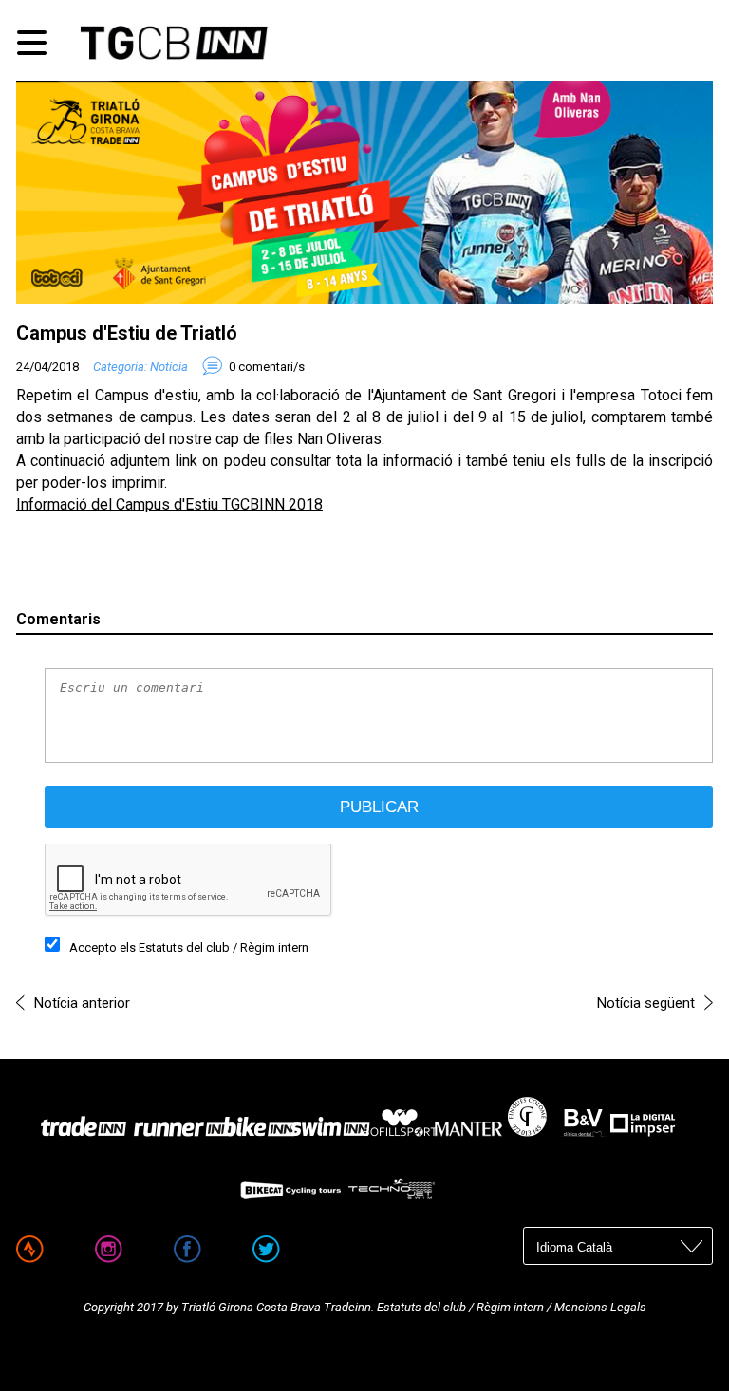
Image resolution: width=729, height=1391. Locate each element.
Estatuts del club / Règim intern (223, 947)
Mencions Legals (598, 1307)
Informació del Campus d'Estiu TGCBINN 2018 (169, 504)
